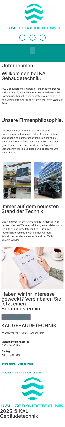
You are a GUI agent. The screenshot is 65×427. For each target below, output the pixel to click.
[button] (32, 50)
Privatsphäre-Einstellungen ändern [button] (21, 372)
